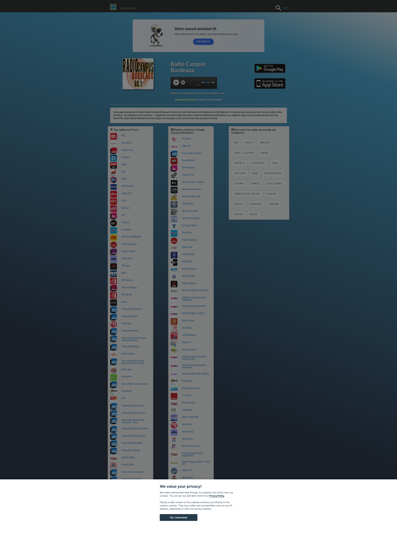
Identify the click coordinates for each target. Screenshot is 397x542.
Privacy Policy (216, 495)
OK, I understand (178, 517)
